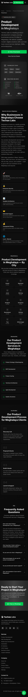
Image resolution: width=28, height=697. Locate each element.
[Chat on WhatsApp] (24, 693)
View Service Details (14, 56)
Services (8, 11)
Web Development (6, 639)
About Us (3, 661)
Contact (3, 663)
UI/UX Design (4, 648)
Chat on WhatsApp (15, 604)
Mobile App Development (7, 641)
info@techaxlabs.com (8, 678)
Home (2, 11)
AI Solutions (4, 646)
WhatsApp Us (19, 2)
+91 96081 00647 (8, 680)
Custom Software (5, 652)
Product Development (18, 11)
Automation (4, 643)
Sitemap (3, 669)
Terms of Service (5, 667)
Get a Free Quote (15, 52)
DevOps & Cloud (5, 650)
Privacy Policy (4, 665)
